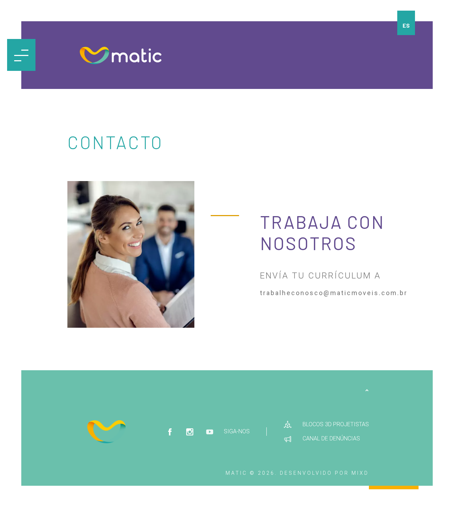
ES (406, 25)
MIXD (360, 473)
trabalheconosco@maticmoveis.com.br (334, 293)
